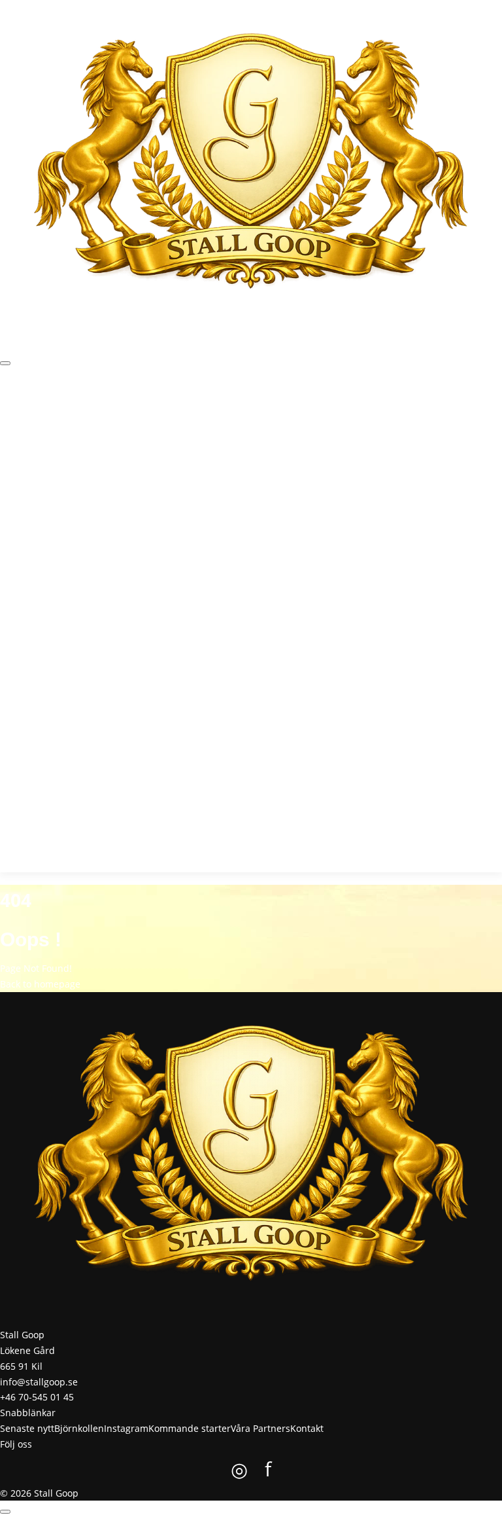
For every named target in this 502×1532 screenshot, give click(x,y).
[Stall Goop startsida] (251, 166)
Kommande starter (221, 408)
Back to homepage (40, 984)
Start (10, 408)
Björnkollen (105, 408)
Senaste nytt (51, 408)
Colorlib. (319, 1523)
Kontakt (343, 408)
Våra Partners (294, 408)
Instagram (155, 408)
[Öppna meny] (5, 363)
